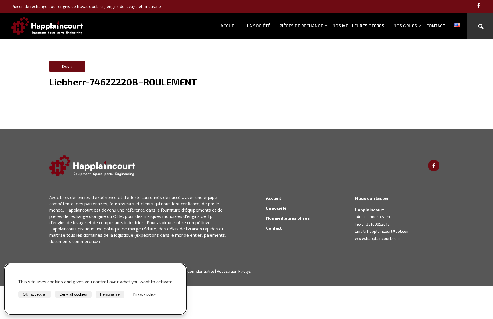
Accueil (229, 25)
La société (258, 25)
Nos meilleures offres (358, 25)
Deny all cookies (73, 294)
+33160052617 (376, 224)
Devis (67, 66)
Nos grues (405, 25)
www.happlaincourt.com (377, 238)
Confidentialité (200, 271)
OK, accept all (35, 294)
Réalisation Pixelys (234, 271)
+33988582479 (376, 216)
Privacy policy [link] (144, 294)
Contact (436, 25)
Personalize (110, 294)
